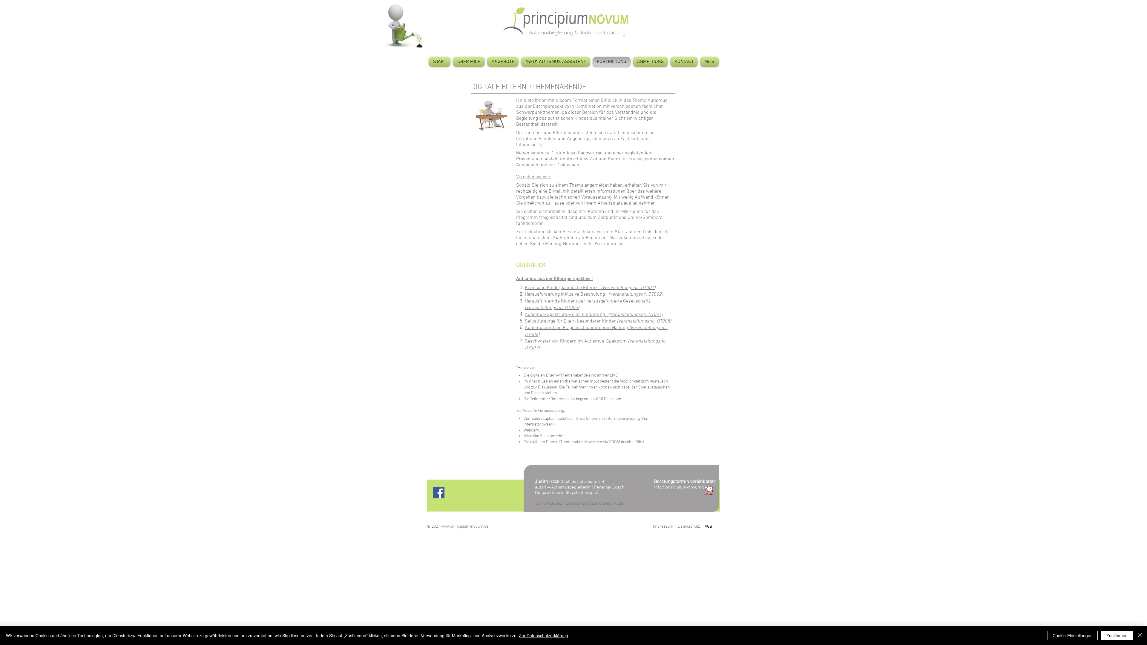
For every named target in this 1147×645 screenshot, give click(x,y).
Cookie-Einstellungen (1073, 635)
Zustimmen (1117, 635)
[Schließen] (1139, 635)
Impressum (663, 526)
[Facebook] (438, 492)
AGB (708, 526)
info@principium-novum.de (680, 487)
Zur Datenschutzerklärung (543, 635)
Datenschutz (689, 526)
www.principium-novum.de (464, 526)
